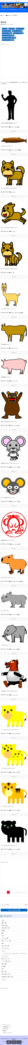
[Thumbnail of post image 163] (14, 794)
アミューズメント (5, 948)
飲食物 (3, 930)
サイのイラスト (5, 610)
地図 (3, 943)
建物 (3, 933)
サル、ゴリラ (11, 28)
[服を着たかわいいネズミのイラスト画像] (14, 449)
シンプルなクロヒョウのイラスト (9, 845)
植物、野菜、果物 (5, 927)
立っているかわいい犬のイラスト (9, 188)
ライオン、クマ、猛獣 (17, 30)
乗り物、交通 (4, 925)
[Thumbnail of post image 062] (12, 405)
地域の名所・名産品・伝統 (7, 976)
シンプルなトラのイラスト (7, 806)
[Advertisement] (14, 59)
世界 (3, 968)
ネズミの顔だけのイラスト (7, 497)
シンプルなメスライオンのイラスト (10, 729)
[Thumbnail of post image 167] (14, 141)
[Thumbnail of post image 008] (9, 106)
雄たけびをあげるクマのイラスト (9, 421)
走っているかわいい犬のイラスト (9, 227)
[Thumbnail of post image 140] (14, 674)
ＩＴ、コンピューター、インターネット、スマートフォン (14, 953)
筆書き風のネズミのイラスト (8, 540)
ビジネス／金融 (5, 938)
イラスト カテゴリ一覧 (14, 910)
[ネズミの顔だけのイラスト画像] (13, 487)
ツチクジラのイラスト (6, 146)
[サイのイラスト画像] (14, 600)
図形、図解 (4, 963)
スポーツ (3, 951)
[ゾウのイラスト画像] (14, 634)
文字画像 (3, 966)
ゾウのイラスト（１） (6, 645)
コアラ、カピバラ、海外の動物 (9, 37)
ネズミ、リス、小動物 (18, 33)
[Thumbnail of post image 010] (11, 295)
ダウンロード (14, 131)
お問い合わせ (17, 1)
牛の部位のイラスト (6, 344)
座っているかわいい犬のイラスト (9, 268)
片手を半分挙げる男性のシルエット (10, 123)
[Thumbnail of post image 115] (14, 333)
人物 (3, 920)
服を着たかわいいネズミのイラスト (10, 463)
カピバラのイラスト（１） (7, 577)
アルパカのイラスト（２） (7, 308)
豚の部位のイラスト (6, 377)
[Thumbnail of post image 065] (12, 254)
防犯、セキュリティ (6, 958)
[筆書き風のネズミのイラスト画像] (14, 525)
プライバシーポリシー (9, 1)
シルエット (4, 979)
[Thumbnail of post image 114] (14, 755)
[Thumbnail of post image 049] (14, 565)
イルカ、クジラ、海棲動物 (8, 40)
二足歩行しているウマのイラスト (9, 691)
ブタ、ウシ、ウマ (20, 28)
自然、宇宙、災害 (5, 945)
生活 (3, 935)
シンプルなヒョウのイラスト (8, 768)
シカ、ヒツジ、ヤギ (6, 30)
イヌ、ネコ (4, 28)
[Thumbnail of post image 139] (14, 716)
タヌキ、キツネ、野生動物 (8, 35)
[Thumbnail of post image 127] (14, 367)
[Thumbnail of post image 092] (14, 214)
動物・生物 (9, 15)
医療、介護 (4, 971)
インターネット (5, 956)
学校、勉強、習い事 (6, 974)
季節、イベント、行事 (6, 940)
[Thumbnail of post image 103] (14, 832)
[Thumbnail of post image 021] (13, 173)
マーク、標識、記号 (6, 961)
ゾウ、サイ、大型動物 (7, 33)
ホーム (3, 1)
